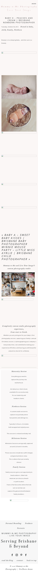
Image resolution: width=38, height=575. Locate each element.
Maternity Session (19, 371)
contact (20, 560)
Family (10, 30)
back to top (31, 560)
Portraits (21, 528)
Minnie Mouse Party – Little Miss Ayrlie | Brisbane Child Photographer (18, 253)
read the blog (7, 560)
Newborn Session (19, 407)
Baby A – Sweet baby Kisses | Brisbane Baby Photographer (15, 239)
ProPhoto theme (26, 569)
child (3, 30)
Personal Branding (13, 523)
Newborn (18, 30)
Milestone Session (19, 438)
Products (28, 523)
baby (31, 27)
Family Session (19, 467)
